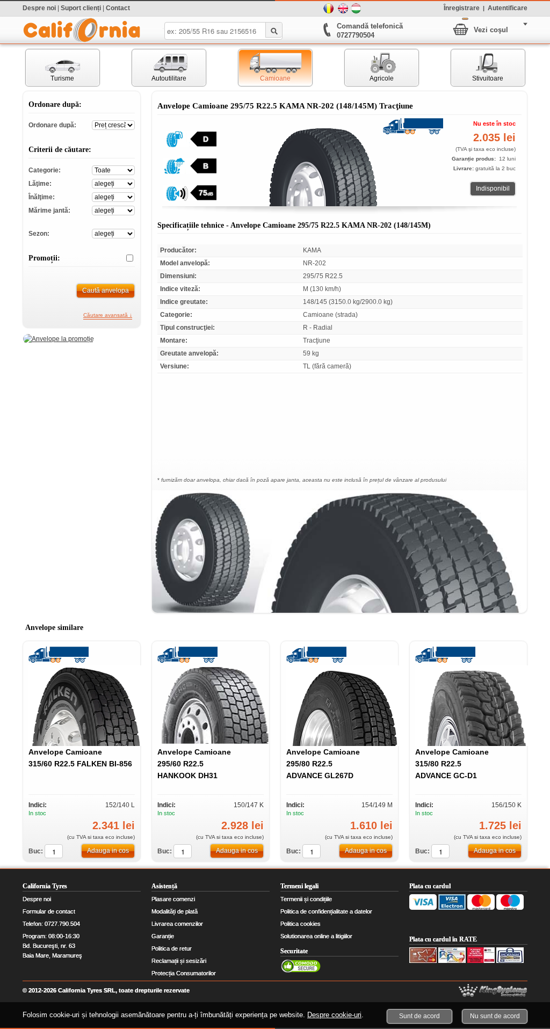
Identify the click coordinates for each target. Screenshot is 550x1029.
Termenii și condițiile (306, 899)
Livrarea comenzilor (177, 924)
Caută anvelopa (105, 290)
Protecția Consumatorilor (183, 973)
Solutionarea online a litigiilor (316, 936)
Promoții (126, 258)
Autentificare (507, 7)
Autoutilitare (159, 67)
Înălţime (113, 196)
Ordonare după (113, 124)
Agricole (369, 67)
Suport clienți (81, 8)
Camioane (264, 67)
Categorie (113, 169)
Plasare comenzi (173, 899)
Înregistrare (462, 7)
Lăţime (113, 183)
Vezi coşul (491, 30)
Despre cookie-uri (334, 1015)
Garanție (162, 936)
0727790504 (355, 35)
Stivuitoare (477, 67)
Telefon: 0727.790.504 (51, 924)
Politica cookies (300, 924)
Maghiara (356, 8)
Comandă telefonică (370, 26)
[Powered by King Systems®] (493, 990)
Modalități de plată (174, 911)
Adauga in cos (108, 850)
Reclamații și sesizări (178, 961)
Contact (118, 8)
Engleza (342, 8)
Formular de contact (49, 911)
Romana (328, 8)
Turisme (50, 67)
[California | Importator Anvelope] (82, 30)
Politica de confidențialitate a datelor (326, 911)
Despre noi (39, 8)
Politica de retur (171, 948)
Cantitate (54, 851)
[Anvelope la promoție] (58, 339)
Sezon (113, 232)
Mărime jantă (113, 209)
